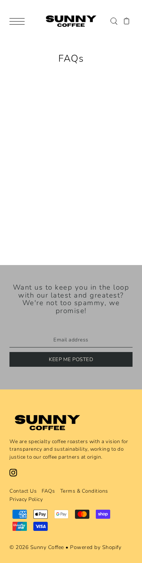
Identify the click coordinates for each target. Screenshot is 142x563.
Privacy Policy (26, 499)
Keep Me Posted (71, 359)
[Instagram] (13, 472)
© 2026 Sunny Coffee (36, 547)
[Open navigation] (18, 21)
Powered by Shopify (95, 547)
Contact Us (23, 491)
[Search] (113, 21)
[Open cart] (127, 21)
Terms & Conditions (84, 491)
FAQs (48, 491)
